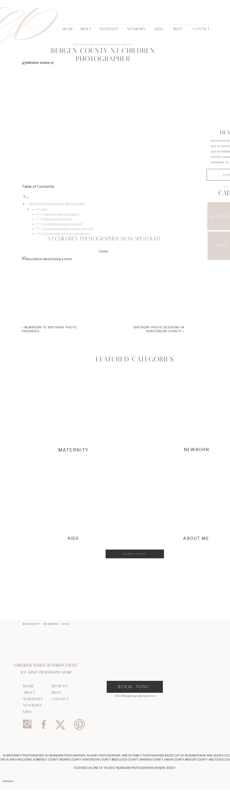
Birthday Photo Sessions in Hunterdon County (159, 329)
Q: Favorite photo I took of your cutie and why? (66, 233)
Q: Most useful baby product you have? (62, 224)
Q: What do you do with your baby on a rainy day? (68, 228)
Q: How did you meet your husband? (60, 214)
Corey (44, 209)
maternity (95, 44)
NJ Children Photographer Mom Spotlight (57, 203)
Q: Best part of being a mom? (57, 219)
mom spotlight (111, 44)
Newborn (127, 44)
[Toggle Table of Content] (25, 197)
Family (77, 44)
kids (85, 44)
